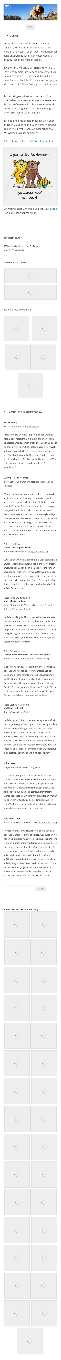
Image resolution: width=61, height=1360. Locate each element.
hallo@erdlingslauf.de (41, 141)
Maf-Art (28, 712)
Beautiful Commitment (36, 658)
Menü (30, 26)
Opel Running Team (46, 822)
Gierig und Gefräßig (37, 551)
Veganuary (32, 426)
